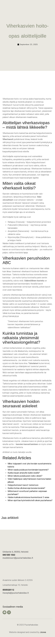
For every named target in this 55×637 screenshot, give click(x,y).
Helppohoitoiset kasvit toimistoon (23, 485)
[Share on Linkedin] (11, 525)
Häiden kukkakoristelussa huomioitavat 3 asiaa (28, 497)
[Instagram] (9, 612)
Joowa (43, 632)
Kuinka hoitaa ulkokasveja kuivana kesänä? (26, 488)
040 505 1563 (9, 555)
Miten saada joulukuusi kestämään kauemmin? (28, 470)
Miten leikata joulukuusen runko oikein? (25, 476)
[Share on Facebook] (4, 525)
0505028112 (8, 590)
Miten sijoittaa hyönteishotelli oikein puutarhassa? (30, 500)
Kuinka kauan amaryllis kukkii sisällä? (24, 473)
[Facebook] (4, 612)
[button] (52, 4)
